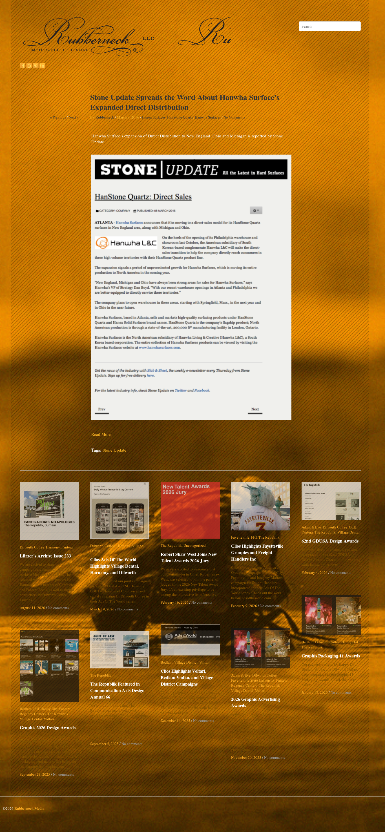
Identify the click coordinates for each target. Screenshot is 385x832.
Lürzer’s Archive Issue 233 (45, 555)
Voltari (204, 662)
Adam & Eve (311, 527)
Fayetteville (240, 537)
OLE (352, 527)
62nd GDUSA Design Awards (330, 540)
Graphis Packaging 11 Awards (331, 655)
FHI (254, 537)
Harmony (53, 547)
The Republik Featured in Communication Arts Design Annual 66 (117, 690)
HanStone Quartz (180, 117)
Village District (186, 662)
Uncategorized (194, 545)
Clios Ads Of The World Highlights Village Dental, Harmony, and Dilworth (114, 560)
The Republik (171, 545)
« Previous (58, 117)
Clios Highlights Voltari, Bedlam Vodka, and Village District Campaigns (191, 677)
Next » (74, 117)
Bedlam (307, 641)
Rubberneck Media (29, 808)
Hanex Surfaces (153, 117)
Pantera (67, 547)
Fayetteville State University (253, 680)
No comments (58, 607)
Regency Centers (244, 685)
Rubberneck (105, 117)
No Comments (234, 117)
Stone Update (114, 450)
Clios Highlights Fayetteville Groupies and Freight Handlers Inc (261, 552)
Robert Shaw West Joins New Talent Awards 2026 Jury (189, 557)
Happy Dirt (349, 641)
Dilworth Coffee (32, 547)
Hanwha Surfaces (208, 117)
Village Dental (143, 545)
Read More (101, 434)
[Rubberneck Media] (126, 62)
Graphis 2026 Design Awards (48, 727)
